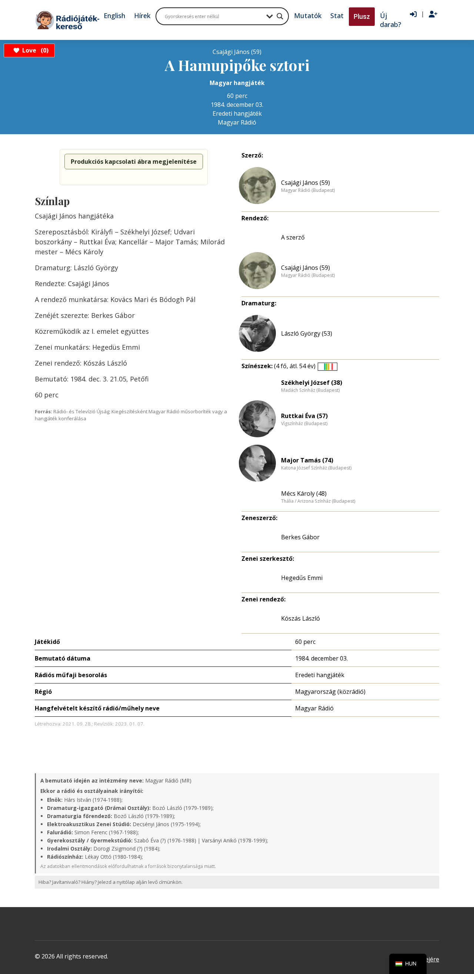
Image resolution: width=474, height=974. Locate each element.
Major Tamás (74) (307, 460)
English (114, 15)
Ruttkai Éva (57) (304, 416)
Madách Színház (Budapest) (310, 390)
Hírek (142, 15)
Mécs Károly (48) (304, 493)
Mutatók (307, 15)
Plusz (362, 16)
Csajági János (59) (305, 183)
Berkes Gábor (300, 537)
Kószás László (300, 618)
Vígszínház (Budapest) (304, 423)
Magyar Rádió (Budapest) (308, 190)
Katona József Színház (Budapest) (316, 468)
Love (34, 50)
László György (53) (306, 333)
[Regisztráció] (433, 14)
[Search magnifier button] (280, 16)
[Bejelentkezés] (413, 14)
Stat (337, 15)
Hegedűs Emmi (302, 578)
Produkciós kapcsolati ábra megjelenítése (134, 161)
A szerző (293, 237)
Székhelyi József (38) (311, 383)
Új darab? (390, 20)
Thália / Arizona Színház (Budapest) (318, 501)
